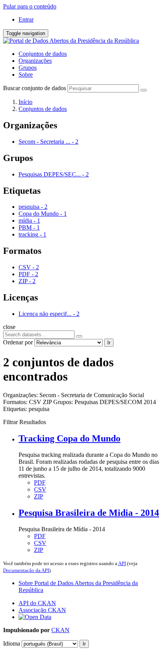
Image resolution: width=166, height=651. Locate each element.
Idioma (11, 643)
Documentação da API (26, 570)
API (122, 563)
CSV (40, 489)
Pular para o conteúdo (29, 6)
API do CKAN (37, 603)
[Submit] (144, 90)
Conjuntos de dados (43, 53)
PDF (40, 482)
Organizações (35, 60)
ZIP (38, 496)
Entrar (26, 19)
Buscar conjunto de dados (34, 88)
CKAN (60, 630)
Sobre (26, 74)
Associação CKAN (42, 610)
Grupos (28, 67)
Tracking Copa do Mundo (69, 438)
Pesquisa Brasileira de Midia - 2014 (89, 513)
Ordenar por (18, 342)
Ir (108, 343)
